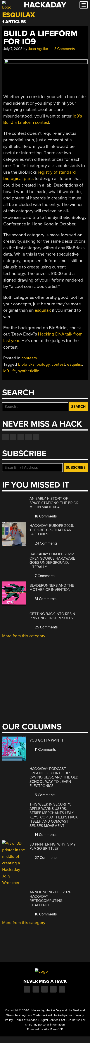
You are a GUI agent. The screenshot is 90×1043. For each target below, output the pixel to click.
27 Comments (45, 857)
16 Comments (45, 914)
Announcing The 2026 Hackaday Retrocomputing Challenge (50, 898)
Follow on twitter (13, 437)
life (13, 370)
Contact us (36, 437)
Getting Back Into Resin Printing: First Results (52, 616)
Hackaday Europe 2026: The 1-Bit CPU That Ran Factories (51, 529)
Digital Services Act (52, 1020)
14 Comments (45, 834)
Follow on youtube (20, 437)
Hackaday (45, 5)
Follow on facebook (5, 437)
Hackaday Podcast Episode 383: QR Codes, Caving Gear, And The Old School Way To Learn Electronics (53, 777)
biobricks (26, 364)
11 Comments (45, 749)
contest (58, 364)
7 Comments (44, 576)
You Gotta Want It (47, 740)
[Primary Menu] (84, 5)
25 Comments (46, 627)
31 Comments (45, 599)
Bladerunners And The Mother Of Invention (51, 587)
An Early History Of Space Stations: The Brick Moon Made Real (53, 502)
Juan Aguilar (38, 49)
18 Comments (45, 516)
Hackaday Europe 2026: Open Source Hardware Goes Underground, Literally (52, 560)
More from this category (23, 635)
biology (43, 364)
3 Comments (64, 49)
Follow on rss (28, 437)
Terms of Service (26, 1020)
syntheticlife (28, 370)
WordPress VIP (53, 1029)
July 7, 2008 (12, 49)
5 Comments (44, 795)
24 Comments (45, 543)
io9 (6, 370)
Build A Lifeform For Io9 (40, 38)
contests (29, 358)
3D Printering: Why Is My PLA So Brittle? (52, 846)
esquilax (43, 310)
